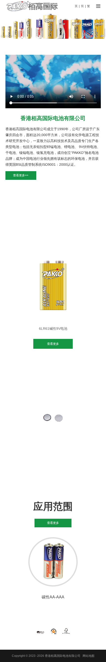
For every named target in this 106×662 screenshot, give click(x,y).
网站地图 (88, 656)
